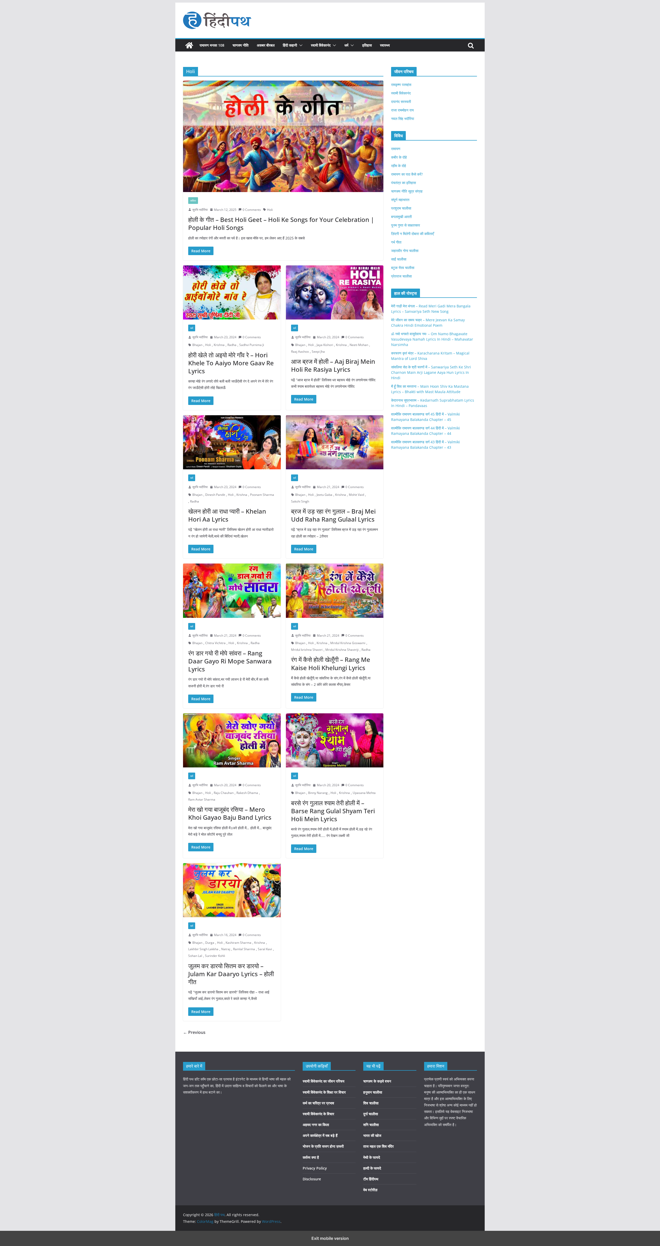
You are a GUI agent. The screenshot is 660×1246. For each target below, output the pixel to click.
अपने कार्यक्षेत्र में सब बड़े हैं (320, 1135)
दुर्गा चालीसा (370, 1113)
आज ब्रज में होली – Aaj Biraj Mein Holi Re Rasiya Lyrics (333, 365)
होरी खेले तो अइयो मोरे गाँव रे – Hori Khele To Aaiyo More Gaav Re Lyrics (231, 363)
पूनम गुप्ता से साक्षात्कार (405, 225)
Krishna (219, 345)
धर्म (346, 45)
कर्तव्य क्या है (311, 1157)
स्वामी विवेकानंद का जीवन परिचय (323, 1081)
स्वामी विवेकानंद (321, 45)
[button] (300, 45)
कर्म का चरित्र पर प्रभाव (318, 1103)
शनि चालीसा (371, 1124)
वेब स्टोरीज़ (370, 1189)
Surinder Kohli (215, 956)
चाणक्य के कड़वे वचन (377, 1081)
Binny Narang (318, 793)
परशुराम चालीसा (401, 208)
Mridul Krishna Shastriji (342, 649)
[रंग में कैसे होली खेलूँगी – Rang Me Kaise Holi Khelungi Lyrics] (335, 591)
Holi (270, 209)
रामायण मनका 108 (212, 45)
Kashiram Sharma (238, 942)
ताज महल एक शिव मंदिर (378, 1146)
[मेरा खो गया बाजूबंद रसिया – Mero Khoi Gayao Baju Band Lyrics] (232, 740)
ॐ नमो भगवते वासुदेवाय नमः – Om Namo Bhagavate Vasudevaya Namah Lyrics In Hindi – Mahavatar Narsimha (432, 339)
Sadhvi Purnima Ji (251, 345)
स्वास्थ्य (385, 45)
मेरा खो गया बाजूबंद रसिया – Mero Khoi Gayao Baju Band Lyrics (229, 813)
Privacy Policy (315, 1168)
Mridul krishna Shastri (307, 649)
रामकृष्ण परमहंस (401, 84)
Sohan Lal (195, 956)
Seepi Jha (318, 351)
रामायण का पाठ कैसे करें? (407, 174)
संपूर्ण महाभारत (400, 199)
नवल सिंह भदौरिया (402, 118)
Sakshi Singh (300, 501)
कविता (193, 200)
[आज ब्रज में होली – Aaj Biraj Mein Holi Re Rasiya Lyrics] (335, 292)
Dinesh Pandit (215, 494)
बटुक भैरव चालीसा (402, 267)
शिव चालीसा (370, 1103)
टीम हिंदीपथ (370, 1178)
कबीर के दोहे (399, 157)
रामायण (395, 148)
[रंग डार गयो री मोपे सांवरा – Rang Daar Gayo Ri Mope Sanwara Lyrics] (232, 591)
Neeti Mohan (359, 345)
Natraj (225, 949)
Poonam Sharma (262, 494)
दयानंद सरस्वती (401, 101)
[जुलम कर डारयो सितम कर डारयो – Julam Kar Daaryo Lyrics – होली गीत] (232, 890)
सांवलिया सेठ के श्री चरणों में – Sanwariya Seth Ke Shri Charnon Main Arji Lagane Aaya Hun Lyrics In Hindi (431, 372)
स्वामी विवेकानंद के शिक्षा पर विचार (324, 1092)
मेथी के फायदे (371, 1157)
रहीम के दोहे (398, 165)
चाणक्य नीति (241, 45)
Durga (209, 942)
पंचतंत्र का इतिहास (403, 182)
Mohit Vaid (356, 494)
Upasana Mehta (364, 793)
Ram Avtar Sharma (201, 799)
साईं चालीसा (398, 259)
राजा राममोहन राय (402, 110)
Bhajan (197, 345)
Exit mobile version (330, 1238)
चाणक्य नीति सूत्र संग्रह (407, 191)
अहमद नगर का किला (316, 1124)
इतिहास (367, 45)
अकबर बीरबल (266, 45)
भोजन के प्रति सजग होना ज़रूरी (323, 1146)
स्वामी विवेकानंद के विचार (318, 1113)
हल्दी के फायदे (372, 1168)
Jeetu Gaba (324, 494)
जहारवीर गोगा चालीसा (404, 250)
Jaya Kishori (325, 345)
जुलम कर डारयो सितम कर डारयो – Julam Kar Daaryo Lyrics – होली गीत (231, 974)
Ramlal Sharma (244, 949)
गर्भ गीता (396, 242)
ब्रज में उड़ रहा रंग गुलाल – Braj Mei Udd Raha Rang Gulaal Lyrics (333, 515)
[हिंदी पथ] (189, 45)
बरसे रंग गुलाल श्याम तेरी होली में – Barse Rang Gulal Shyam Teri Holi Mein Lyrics (333, 811)
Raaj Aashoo (300, 351)
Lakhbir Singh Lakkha (203, 949)
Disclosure (312, 1178)
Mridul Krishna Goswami (347, 643)
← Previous (194, 1032)
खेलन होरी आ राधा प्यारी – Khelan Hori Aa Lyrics (227, 515)
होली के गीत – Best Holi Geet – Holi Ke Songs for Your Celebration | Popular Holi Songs (281, 223)
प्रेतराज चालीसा (401, 276)
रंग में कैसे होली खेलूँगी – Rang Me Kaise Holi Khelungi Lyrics (330, 663)
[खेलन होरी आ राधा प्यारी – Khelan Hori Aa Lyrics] (232, 442)
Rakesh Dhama (247, 793)
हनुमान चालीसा (372, 1092)
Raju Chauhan (224, 793)
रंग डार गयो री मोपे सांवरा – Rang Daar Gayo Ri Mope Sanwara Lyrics (230, 661)
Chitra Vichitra (215, 643)
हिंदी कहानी (290, 45)
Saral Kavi (265, 949)
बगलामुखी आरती (401, 216)
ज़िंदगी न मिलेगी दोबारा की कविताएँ (412, 233)
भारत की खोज (372, 1135)
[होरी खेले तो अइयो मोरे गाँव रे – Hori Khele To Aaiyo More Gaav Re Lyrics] (232, 292)
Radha (231, 345)
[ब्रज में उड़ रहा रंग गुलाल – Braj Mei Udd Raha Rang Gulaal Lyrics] (335, 442)
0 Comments (252, 209)
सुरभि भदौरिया (200, 209)
